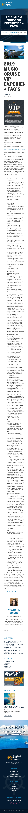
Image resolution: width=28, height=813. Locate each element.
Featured (6, 664)
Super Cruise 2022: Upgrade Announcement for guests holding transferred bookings (12, 647)
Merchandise (14, 792)
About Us (14, 786)
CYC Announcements (9, 661)
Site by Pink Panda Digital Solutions (14, 810)
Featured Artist (7, 666)
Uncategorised (7, 667)
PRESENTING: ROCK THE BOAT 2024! (13, 644)
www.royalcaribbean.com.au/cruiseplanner (15, 149)
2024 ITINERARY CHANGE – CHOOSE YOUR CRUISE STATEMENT (13, 641)
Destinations (7, 663)
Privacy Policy (14, 812)
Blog (14, 785)
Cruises (14, 790)
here (7, 148)
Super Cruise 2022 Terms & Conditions (13, 653)
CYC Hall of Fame (14, 788)
